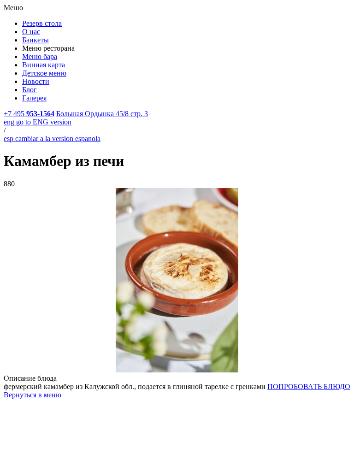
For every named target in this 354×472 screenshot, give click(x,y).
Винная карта (43, 65)
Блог (29, 90)
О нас (31, 31)
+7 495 (29, 114)
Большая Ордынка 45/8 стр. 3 (102, 114)
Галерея (34, 98)
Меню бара (39, 56)
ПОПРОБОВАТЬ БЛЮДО (308, 386)
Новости (35, 81)
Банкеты (35, 40)
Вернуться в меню (32, 395)
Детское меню (44, 73)
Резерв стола (42, 23)
